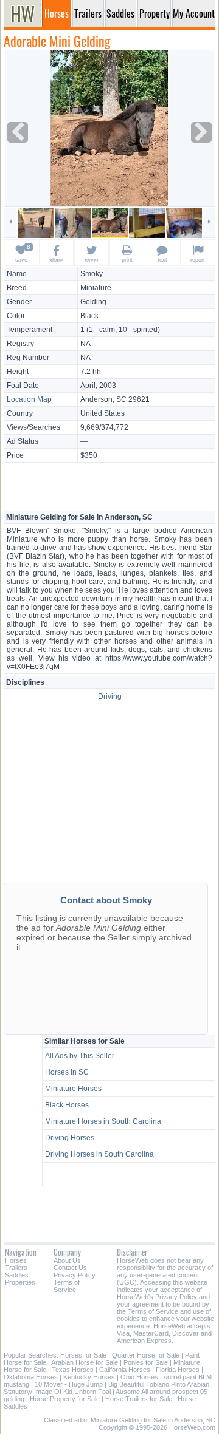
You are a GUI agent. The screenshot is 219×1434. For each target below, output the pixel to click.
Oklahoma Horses (31, 1377)
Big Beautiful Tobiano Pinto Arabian (158, 1384)
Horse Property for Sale (65, 1398)
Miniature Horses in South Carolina (103, 1121)
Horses (16, 1260)
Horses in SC (67, 1072)
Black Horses (67, 1105)
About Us (67, 1260)
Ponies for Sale (145, 1362)
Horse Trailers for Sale (138, 1398)
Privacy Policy (75, 1275)
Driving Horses (69, 1137)
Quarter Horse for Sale (145, 1355)
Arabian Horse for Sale (84, 1362)
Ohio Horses (139, 1377)
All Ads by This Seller (79, 1056)
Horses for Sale (83, 1355)
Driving (110, 696)
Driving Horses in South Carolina (99, 1154)
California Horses (124, 1369)
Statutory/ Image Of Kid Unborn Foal (57, 1391)
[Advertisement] (109, 486)
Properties (20, 1282)
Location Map (29, 399)
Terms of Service (67, 1286)
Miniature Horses (73, 1088)
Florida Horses (178, 1369)
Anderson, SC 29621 (115, 399)
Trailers (16, 1267)
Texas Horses (73, 1369)
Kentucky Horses (89, 1377)
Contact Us (70, 1267)
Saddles (17, 1275)
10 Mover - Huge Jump (69, 1384)
